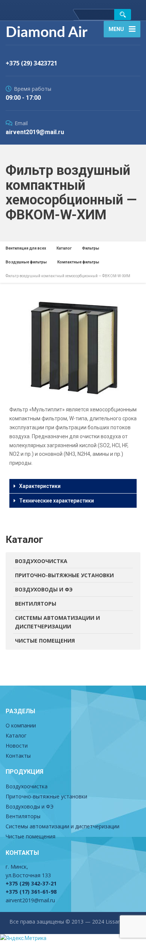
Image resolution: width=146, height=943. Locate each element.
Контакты (18, 755)
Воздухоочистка (41, 561)
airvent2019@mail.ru (30, 900)
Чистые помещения (45, 640)
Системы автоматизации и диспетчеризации (57, 622)
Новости (17, 745)
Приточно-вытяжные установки (64, 575)
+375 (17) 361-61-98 (31, 891)
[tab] (73, 486)
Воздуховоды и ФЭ (44, 589)
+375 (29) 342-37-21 (31, 883)
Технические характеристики (56, 501)
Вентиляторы (35, 603)
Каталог (16, 735)
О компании (21, 725)
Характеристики (40, 486)
